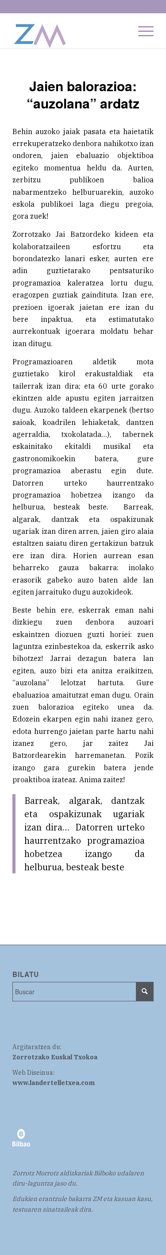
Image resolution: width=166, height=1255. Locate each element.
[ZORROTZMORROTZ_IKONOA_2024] (68, 30)
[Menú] (141, 30)
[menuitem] (141, 30)
